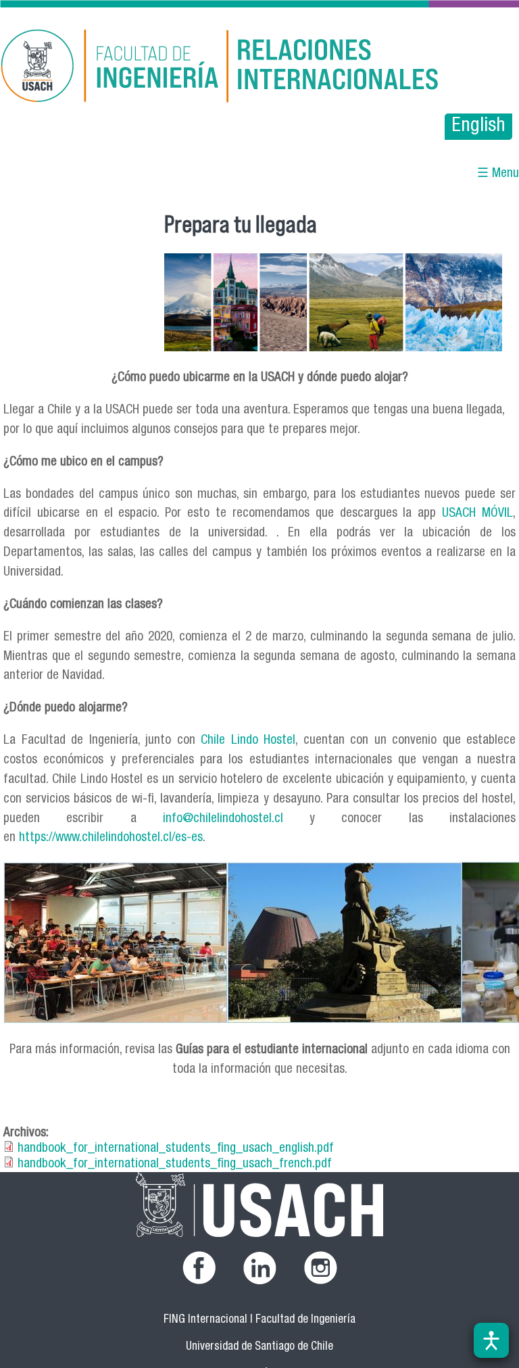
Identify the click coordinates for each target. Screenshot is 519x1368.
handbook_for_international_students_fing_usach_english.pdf (176, 1148)
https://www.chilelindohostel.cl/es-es (111, 838)
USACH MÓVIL (477, 513)
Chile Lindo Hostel (248, 740)
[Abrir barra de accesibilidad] (491, 1340)
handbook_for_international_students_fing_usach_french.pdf (175, 1164)
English (478, 126)
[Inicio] (182, 68)
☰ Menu (498, 174)
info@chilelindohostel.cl (223, 819)
